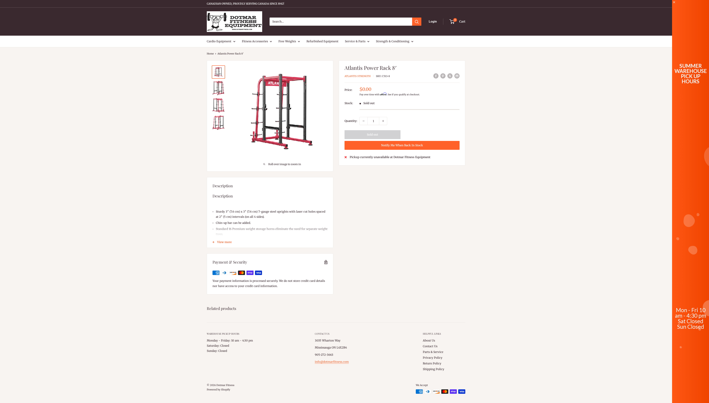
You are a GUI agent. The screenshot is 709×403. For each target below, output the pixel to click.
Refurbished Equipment (322, 41)
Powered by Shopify (218, 389)
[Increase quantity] (383, 121)
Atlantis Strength (358, 76)
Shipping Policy (433, 369)
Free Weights (287, 41)
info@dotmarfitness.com (332, 361)
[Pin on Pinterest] (443, 75)
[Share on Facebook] (436, 75)
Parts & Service (433, 352)
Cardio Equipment (219, 41)
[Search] (416, 22)
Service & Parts (355, 41)
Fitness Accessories (255, 41)
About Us (429, 340)
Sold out (372, 134)
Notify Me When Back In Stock (402, 145)
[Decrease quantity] (363, 121)
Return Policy (432, 363)
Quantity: (351, 121)
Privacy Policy (432, 357)
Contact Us (430, 346)
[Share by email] (457, 75)
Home (210, 53)
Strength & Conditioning (392, 41)
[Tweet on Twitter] (450, 75)
